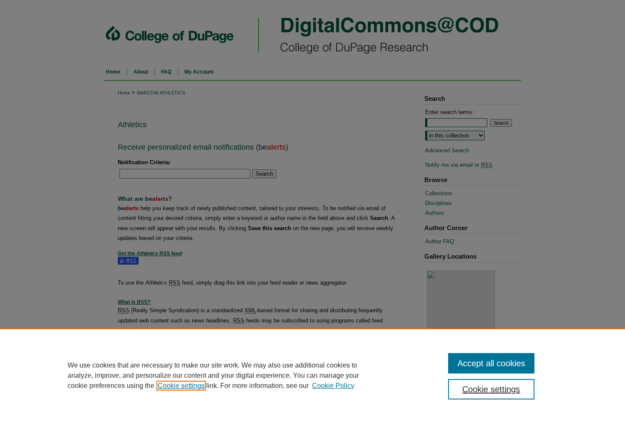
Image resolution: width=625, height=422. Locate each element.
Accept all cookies (491, 363)
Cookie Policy (333, 385)
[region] (312, 375)
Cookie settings (181, 385)
